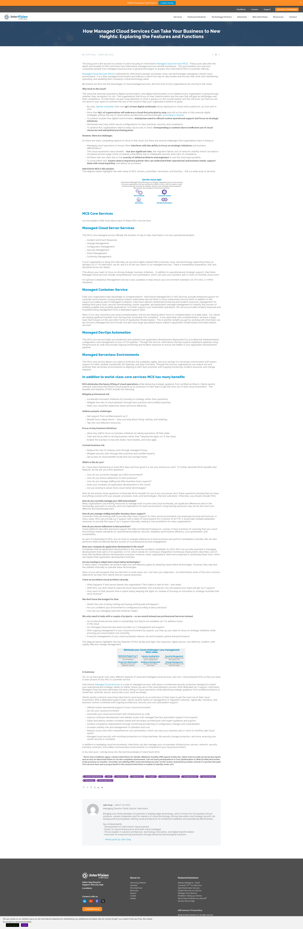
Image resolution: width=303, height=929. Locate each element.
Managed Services (190, 776)
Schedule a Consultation (287, 9)
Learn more (167, 3)
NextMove (241, 9)
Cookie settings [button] (12, 925)
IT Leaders (151, 776)
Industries (133, 885)
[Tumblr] (95, 787)
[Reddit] (102, 787)
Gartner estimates (105, 106)
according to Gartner (173, 115)
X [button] (300, 2)
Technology (89, 780)
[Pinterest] (91, 787)
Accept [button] (24, 925)
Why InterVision (136, 888)
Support (267, 9)
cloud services (121, 776)
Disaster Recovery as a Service (189, 891)
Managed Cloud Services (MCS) (172, 63)
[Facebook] (84, 787)
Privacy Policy (196, 910)
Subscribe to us (92, 909)
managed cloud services (169, 776)
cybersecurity (137, 776)
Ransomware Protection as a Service (192, 898)
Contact (133, 896)
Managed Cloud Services (107, 684)
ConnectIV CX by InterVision (190, 885)
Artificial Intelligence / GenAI (189, 883)
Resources (134, 891)
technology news (105, 780)
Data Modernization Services (189, 888)
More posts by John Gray (118, 839)
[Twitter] (87, 787)
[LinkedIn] (98, 787)
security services (208, 776)
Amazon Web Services (93, 776)
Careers (254, 9)
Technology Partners (138, 883)
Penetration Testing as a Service (190, 896)
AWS (109, 776)
